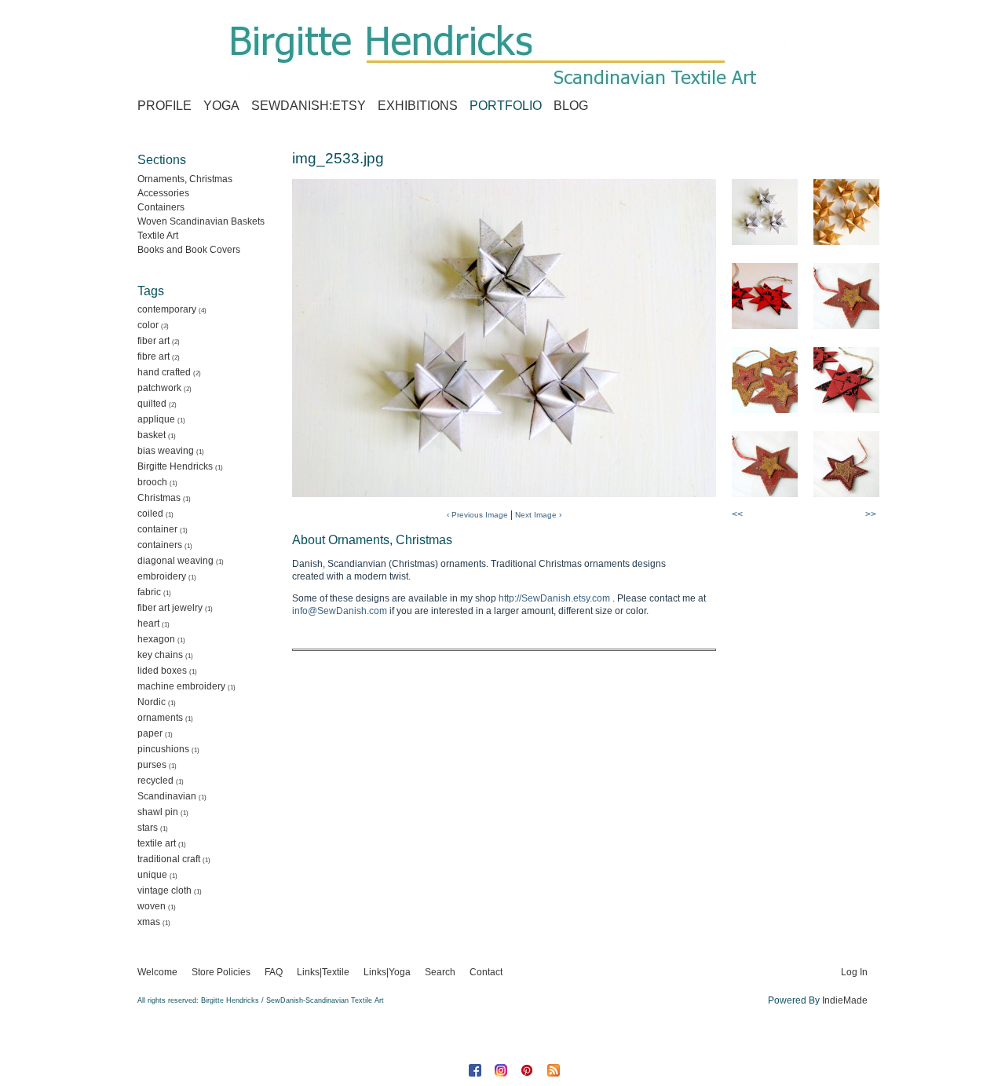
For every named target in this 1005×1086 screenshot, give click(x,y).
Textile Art (157, 235)
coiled (150, 513)
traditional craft (168, 859)
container (157, 529)
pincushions (163, 749)
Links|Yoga (387, 972)
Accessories (163, 193)
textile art (156, 843)
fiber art (153, 340)
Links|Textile (323, 972)
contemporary (166, 309)
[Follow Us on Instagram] (502, 1070)
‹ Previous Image (477, 514)
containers (159, 544)
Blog (571, 105)
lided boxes (162, 670)
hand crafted (164, 372)
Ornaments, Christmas (184, 179)
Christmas (159, 497)
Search (440, 972)
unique (152, 874)
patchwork (159, 387)
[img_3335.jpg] (765, 380)
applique (156, 419)
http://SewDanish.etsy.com (554, 598)
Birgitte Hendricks (175, 466)
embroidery (161, 576)
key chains (160, 654)
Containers (161, 207)
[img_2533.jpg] (765, 212)
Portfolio (506, 105)
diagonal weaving (175, 560)
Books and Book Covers (188, 249)
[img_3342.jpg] (846, 380)
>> (870, 514)
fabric (149, 592)
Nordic (151, 702)
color (148, 325)
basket (151, 435)
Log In (854, 972)
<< (737, 514)
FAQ (274, 972)
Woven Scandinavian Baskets (201, 221)
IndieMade (845, 1000)
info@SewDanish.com (339, 610)
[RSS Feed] (555, 1070)
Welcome (157, 972)
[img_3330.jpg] (846, 296)
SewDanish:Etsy (308, 105)
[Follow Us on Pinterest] (529, 1070)
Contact (486, 972)
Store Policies (221, 972)
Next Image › (538, 514)
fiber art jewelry (170, 607)
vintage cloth (164, 890)
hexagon (156, 639)
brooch (152, 482)
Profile (164, 105)
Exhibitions (418, 105)
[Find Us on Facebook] (476, 1070)
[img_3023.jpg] (765, 296)
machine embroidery (181, 686)
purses (151, 764)
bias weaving (165, 450)
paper (150, 733)
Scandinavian (166, 796)
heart (148, 623)
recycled (155, 780)
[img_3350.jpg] (846, 464)
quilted (151, 403)
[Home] (502, 51)
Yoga (221, 105)
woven (151, 906)
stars (147, 827)
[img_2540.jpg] (846, 212)
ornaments (160, 717)
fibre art (153, 356)
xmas (148, 921)
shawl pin (157, 811)
